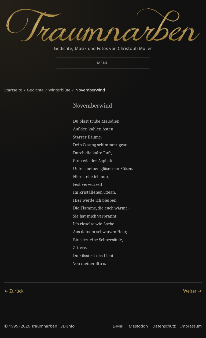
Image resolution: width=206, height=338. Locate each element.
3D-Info (67, 326)
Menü (103, 62)
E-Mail (118, 326)
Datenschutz (164, 326)
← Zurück (14, 291)
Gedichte (35, 89)
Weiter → (192, 291)
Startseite (13, 89)
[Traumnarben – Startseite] (103, 25)
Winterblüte (59, 89)
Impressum (191, 326)
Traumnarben (44, 326)
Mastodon (138, 326)
